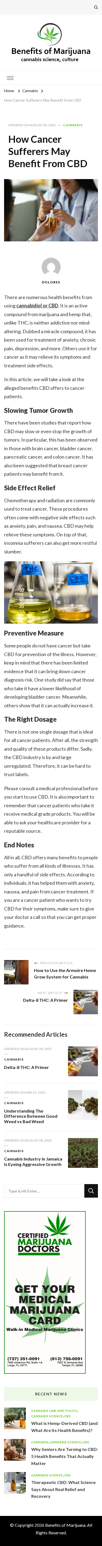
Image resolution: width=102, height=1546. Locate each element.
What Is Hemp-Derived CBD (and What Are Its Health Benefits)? (64, 1427)
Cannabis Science (47, 1416)
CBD (67, 1416)
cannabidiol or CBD (37, 306)
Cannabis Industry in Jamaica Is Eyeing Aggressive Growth (33, 1161)
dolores (51, 282)
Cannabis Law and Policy (54, 1410)
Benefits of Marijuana (65, 1525)
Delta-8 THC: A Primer (26, 1067)
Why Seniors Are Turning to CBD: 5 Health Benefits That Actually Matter (64, 1456)
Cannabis (73, 125)
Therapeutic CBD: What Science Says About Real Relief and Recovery (63, 1489)
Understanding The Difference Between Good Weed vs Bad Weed (30, 1116)
